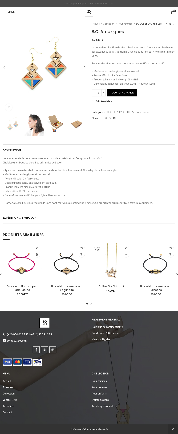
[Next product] (173, 23)
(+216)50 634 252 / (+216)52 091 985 (29, 334)
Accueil (96, 23)
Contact (7, 412)
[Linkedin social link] (106, 118)
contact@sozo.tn (17, 340)
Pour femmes (125, 23)
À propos (8, 387)
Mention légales (101, 339)
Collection (109, 23)
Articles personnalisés (104, 406)
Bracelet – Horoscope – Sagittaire (66, 288)
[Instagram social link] (44, 349)
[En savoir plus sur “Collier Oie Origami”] (126, 254)
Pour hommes (99, 387)
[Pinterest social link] (52, 349)
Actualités (8, 406)
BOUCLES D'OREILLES (149, 23)
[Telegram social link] (114, 118)
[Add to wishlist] (37, 248)
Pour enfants (99, 393)
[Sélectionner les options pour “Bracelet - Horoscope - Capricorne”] (37, 254)
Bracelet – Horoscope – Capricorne (22, 288)
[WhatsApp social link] (110, 118)
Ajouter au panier (122, 92)
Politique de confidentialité (107, 326)
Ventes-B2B (10, 399)
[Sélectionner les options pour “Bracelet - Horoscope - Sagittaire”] (82, 254)
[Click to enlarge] (8, 107)
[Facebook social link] (102, 118)
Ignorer (173, 429)
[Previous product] (166, 23)
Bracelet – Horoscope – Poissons (155, 288)
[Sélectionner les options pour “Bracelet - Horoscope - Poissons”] (171, 254)
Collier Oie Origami (111, 286)
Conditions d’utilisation (105, 333)
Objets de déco (100, 399)
